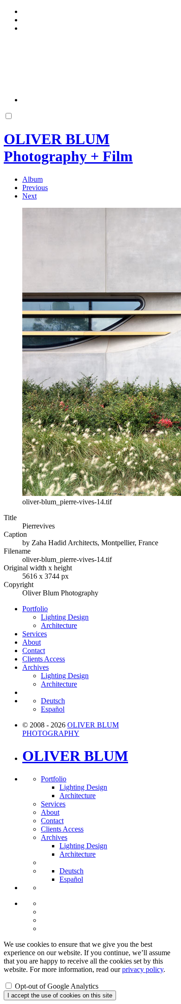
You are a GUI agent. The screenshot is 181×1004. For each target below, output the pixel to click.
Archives (35, 667)
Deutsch (53, 701)
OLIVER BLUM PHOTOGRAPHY (70, 729)
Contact (33, 650)
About (31, 642)
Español (53, 709)
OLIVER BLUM (75, 755)
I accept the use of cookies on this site (59, 995)
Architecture (59, 625)
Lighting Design (65, 617)
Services (34, 634)
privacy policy (142, 969)
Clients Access (43, 659)
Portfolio (35, 609)
